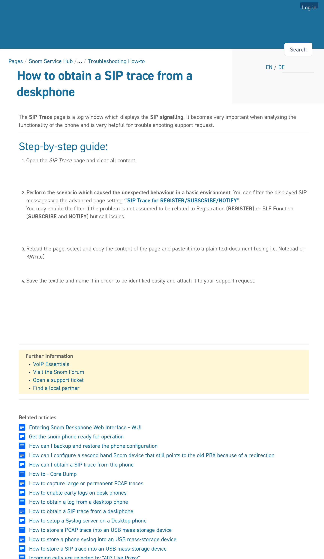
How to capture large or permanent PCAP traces (86, 483)
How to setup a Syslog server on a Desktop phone (88, 520)
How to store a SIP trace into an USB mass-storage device (98, 548)
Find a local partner (56, 388)
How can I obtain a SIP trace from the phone (81, 464)
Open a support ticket (58, 379)
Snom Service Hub (51, 61)
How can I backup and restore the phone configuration (93, 445)
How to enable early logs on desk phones (78, 492)
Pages (15, 61)
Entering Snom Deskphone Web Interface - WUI (85, 427)
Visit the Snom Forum (58, 371)
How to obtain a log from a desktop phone (78, 501)
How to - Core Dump (53, 473)
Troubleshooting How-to (116, 61)
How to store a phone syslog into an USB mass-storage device (102, 539)
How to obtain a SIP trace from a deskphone (81, 511)
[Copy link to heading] (108, 147)
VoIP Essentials (51, 364)
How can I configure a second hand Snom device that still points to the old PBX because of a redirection (151, 455)
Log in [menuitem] (309, 6)
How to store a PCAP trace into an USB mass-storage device (100, 529)
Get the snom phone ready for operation (76, 436)
